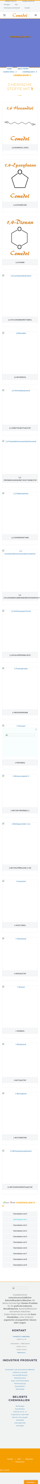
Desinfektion (20, 1386)
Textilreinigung (20, 1383)
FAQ (16, 4)
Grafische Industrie (20, 1372)
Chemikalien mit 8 (20, 1259)
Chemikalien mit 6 (20, 1248)
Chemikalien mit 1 (20, 1219)
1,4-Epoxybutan (20, 205)
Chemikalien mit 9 (20, 1265)
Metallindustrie (20, 1378)
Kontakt (27, 8)
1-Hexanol (20, 1031)
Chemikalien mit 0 (20, 1214)
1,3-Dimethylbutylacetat (20, 428)
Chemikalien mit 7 (20, 1253)
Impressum (29, 1459)
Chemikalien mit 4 (20, 1236)
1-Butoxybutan (20, 1137)
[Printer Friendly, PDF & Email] (9, 1202)
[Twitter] (18, 1451)
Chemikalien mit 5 (20, 1242)
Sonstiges (20, 1425)
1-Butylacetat (20, 1080)
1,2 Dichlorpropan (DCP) (20, 655)
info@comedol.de (28, 1)
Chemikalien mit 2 (20, 1225)
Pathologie (20, 1389)
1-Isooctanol (20, 925)
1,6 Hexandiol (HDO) (20, 147)
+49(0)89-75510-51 (11, 1)
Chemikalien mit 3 (20, 1231)
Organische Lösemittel (20, 1414)
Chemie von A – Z (20, 1412)
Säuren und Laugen (20, 1417)
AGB (19, 1459)
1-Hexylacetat (20, 973)
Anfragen (7, 4)
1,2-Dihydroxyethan (20, 537)
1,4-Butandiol (20, 377)
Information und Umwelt (12, 8)
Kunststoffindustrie (20, 1375)
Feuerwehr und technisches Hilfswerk (20, 1369)
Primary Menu (36, 15)
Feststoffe (20, 1420)
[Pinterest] (21, 1451)
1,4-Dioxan (20, 262)
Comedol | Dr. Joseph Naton (21, 1336)
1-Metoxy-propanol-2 (20, 810)
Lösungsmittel (20, 1423)
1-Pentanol (20, 763)
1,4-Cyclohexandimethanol (20, 320)
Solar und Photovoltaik (20, 1381)
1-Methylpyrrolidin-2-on (20, 868)
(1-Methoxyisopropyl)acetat (20, 1187)
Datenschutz (20, 1462)
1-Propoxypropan (20, 712)
